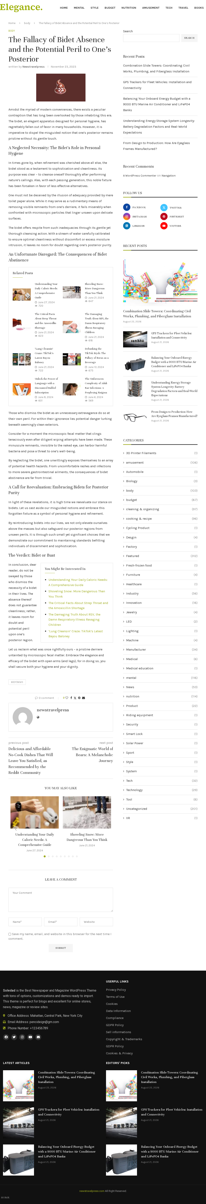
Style (95, 7)
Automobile (162, 472)
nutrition (129, 7)
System (162, 771)
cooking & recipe (162, 518)
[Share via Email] (83, 698)
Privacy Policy (116, 989)
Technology (162, 790)
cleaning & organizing (162, 509)
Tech (169, 7)
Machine (162, 640)
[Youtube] (30, 1037)
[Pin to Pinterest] (79, 698)
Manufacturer (162, 649)
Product (162, 706)
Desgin (162, 537)
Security (162, 724)
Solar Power (162, 743)
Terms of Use (115, 996)
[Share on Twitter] (75, 698)
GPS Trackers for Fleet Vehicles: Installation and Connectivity (171, 335)
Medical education (162, 668)
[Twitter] (14, 1037)
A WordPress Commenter (139, 175)
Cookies (112, 1003)
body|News (17, 682)
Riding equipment (162, 715)
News (162, 687)
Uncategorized (162, 809)
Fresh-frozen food (162, 565)
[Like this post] (66, 698)
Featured (162, 556)
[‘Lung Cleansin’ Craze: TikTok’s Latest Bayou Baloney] (22, 359)
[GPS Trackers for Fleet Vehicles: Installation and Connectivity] (135, 339)
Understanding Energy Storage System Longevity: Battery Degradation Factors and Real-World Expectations (159, 126)
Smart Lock (162, 734)
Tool (162, 799)
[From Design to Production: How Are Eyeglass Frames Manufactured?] (135, 418)
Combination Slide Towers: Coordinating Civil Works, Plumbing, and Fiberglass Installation (157, 313)
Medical (162, 659)
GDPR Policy (115, 1025)
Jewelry (162, 612)
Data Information (118, 1011)
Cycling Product (162, 528)
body (27, 23)
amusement (151, 7)
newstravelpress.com (91, 1191)
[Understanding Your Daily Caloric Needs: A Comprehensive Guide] (22, 294)
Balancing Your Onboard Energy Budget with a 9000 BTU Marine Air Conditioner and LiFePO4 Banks (156, 104)
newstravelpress (33, 66)
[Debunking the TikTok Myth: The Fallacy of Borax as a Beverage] (72, 359)
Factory (162, 547)
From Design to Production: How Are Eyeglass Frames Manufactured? (174, 414)
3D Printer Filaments (162, 453)
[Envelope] (38, 1037)
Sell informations (118, 1032)
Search (128, 31)
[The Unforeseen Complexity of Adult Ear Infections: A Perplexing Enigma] (72, 389)
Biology (162, 481)
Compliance (115, 1018)
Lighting (162, 631)
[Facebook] (6, 1037)
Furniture (162, 575)
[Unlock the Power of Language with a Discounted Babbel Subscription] (22, 389)
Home (64, 7)
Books (199, 7)
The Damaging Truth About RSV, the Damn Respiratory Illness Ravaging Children (97, 323)
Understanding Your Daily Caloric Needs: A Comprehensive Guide (34, 839)
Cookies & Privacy (119, 1053)
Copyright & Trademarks (124, 1039)
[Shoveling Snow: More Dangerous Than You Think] (72, 292)
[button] (15, 829)
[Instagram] (22, 1037)
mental (79, 7)
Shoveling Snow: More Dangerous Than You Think (95, 288)
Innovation (162, 603)
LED (162, 621)
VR (162, 818)
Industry (162, 593)
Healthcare (162, 584)
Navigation (169, 175)
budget (110, 7)
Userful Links (117, 981)
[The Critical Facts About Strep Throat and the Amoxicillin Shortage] (22, 325)
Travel (183, 7)
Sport (162, 753)
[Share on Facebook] (71, 698)
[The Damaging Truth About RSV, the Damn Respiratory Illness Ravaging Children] (72, 327)
